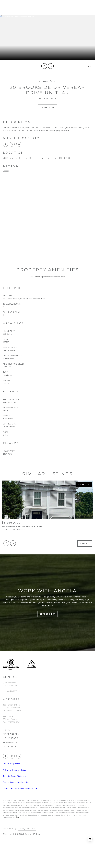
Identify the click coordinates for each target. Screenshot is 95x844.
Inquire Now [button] (47, 107)
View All (84, 543)
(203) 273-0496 (9, 682)
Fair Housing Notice (11, 764)
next (51, 66)
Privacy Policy (32, 834)
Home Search (11, 738)
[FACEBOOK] (5, 756)
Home (6, 730)
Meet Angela (11, 734)
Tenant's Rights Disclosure (14, 776)
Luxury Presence (27, 828)
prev (44, 66)
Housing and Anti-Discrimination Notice (20, 788)
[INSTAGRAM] (12, 756)
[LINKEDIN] (18, 756)
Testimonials (11, 742)
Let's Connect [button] (47, 614)
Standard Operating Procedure (16, 782)
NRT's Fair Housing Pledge (14, 770)
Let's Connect (12, 746)
